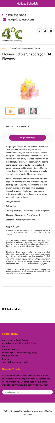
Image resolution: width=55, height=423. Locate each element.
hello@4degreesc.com (20, 19)
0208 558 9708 (15, 15)
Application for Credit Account (16, 340)
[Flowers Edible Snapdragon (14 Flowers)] (27, 89)
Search (5, 359)
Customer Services (11, 349)
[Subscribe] (49, 392)
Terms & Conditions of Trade (15, 362)
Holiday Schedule (27, 3)
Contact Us (7, 346)
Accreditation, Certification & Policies (19, 343)
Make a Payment (10, 355)
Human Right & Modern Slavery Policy (19, 352)
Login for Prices (27, 137)
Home (4, 48)
